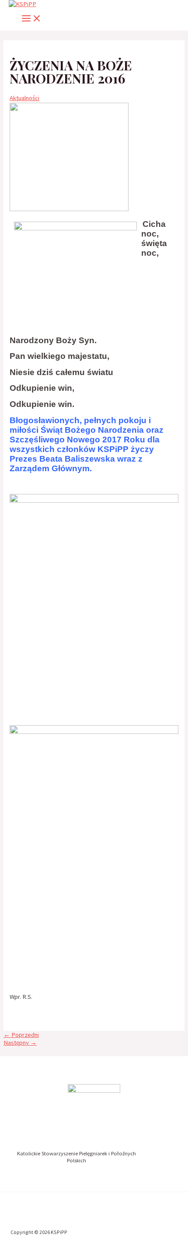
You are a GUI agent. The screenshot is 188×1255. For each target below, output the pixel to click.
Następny (20, 1042)
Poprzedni (21, 1035)
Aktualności (24, 98)
